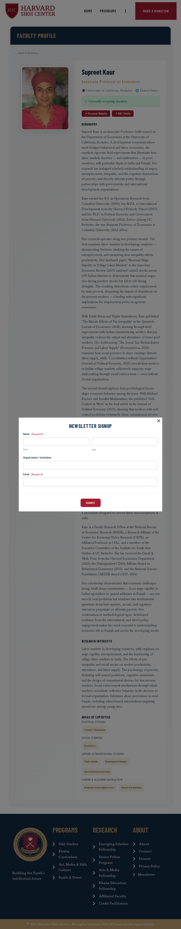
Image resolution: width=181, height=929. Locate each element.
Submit (90, 503)
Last (94, 449)
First (25, 449)
